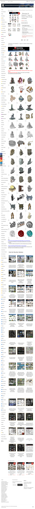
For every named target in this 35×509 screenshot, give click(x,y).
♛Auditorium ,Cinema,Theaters (4, 250)
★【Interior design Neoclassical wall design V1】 (29, 439)
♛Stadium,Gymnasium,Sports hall (4, 212)
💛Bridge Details (3, 290)
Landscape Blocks (3, 493)
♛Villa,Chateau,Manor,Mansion (4, 178)
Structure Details (3, 132)
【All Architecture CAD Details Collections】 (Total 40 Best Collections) (21, 359)
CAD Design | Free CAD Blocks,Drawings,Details (11, 506)
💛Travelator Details (3, 294)
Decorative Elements (4, 488)
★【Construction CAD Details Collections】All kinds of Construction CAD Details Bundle (29, 455)
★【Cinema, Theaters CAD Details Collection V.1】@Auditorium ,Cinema (21, 439)
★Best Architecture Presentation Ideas (3, 427)
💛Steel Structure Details (4, 263)
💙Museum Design (3, 333)
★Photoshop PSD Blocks (3, 76)
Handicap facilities (2, 129)
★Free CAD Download (3, 64)
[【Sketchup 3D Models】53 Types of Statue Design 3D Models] (30, 466)
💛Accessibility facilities (3, 285)
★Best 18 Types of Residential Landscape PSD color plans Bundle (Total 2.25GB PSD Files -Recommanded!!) (12, 373)
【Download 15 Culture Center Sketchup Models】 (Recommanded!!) (21, 325)
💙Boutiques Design (3, 386)
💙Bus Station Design (3, 324)
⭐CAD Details (3, 81)
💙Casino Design (4, 403)
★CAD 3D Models (2, 111)
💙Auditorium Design (3, 357)
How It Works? (3, 11)
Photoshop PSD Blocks (4, 484)
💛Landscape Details (3, 281)
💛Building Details (3, 267)
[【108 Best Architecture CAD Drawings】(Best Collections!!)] (20, 334)
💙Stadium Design (3, 337)
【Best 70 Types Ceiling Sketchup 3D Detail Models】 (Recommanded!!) (21, 410)
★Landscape (3, 102)
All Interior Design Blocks (4, 482)
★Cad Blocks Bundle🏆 (3, 51)
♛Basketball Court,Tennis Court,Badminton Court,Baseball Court (3, 219)
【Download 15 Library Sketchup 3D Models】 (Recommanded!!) (29, 324)
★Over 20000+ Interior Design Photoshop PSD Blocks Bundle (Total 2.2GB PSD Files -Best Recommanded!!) (29, 358)
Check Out (32, 1)
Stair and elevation (2, 171)
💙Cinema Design (3, 361)
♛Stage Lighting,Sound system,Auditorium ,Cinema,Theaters (4, 244)
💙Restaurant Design (3, 349)
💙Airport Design (3, 321)
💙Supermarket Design (3, 353)
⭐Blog (2, 432)
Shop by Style (4, 436)
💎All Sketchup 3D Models (3, 96)
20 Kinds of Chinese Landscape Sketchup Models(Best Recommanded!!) (12, 390)
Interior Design (3, 491)
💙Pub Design (3, 410)
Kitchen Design (3, 141)
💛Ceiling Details (4, 288)
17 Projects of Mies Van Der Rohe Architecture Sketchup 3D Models (29, 266)
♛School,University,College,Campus (4, 180)
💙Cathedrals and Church (3, 300)
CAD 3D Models (3, 485)
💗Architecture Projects (3, 37)
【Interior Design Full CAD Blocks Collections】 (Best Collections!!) (29, 343)
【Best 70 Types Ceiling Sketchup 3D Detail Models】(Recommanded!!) (21, 281)
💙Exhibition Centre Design (3, 316)
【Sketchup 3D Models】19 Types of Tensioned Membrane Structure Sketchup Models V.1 (20, 296)
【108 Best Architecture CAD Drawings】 (21, 343)
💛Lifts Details (3, 297)
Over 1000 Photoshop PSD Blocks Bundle (12, 358)
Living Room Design (3, 138)
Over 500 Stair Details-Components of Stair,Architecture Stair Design (21, 455)
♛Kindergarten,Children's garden (4, 226)
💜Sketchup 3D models (3, 115)
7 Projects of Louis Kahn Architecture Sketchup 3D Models (12, 281)
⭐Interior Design (4, 79)
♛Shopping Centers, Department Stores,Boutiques (3, 205)
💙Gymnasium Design (3, 378)
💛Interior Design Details (4, 259)
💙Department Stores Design (3, 382)
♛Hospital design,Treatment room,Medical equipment (4, 195)
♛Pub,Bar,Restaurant (4, 200)
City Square (3, 163)
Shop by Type (4, 434)
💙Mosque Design (3, 396)
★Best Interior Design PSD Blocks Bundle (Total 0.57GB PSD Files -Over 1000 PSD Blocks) (20, 374)
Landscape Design (3, 156)
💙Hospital (3, 327)
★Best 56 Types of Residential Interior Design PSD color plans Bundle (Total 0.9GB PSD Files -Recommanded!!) (29, 389)
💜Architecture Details (3, 119)
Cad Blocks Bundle (4, 481)
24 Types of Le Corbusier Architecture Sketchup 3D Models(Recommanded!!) (12, 266)
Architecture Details (4, 489)
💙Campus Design (3, 308)
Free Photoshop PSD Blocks (3, 68)
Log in (9, 1)
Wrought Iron (3, 151)
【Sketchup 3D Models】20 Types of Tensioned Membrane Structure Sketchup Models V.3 (12, 311)
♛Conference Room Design (3, 254)
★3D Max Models (4, 104)
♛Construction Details (3, 183)
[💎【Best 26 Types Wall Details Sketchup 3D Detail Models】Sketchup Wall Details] (21, 466)
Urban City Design (3, 160)
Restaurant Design (3, 144)
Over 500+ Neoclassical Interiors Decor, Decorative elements (29, 409)
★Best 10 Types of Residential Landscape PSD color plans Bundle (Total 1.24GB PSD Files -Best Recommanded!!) (20, 389)
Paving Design (3, 153)
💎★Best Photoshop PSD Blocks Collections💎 (3, 57)
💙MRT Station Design (3, 400)
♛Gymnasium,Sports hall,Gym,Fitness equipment (4, 231)
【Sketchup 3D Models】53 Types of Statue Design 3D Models (30, 472)
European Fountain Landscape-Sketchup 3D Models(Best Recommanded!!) (12, 325)
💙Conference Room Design (3, 341)
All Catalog (3, 15)
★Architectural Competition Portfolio (3, 414)
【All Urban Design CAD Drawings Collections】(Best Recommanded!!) (29, 424)
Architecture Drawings (4, 486)
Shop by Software (4, 438)
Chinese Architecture (4, 499)
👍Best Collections (3, 18)
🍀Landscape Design (3, 84)
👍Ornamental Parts (3, 88)
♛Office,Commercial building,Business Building (4, 188)
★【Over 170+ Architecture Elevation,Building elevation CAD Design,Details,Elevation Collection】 (12, 439)
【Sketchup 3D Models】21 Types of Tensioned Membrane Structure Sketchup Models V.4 (20, 311)
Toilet (2, 149)
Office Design (3, 147)
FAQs (2, 13)
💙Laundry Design (3, 406)
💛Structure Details (3, 271)
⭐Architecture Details (3, 33)
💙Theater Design (2, 345)
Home (2, 9)
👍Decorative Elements (3, 92)
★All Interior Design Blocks (3, 72)
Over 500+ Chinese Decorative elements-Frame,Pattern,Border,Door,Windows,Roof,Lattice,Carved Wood (25, 424)
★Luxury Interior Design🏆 (3, 47)
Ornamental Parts (3, 487)
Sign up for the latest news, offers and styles (17, 482)
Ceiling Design (3, 134)
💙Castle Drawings (2, 304)
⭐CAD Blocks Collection (3, 107)
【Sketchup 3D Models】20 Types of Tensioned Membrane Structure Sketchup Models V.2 (29, 296)
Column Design (3, 165)
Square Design (3, 498)
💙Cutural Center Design (4, 312)
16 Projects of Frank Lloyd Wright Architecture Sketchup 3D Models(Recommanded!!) (20, 266)
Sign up (12, 1)
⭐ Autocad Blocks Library (3, 29)
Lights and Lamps (4, 174)
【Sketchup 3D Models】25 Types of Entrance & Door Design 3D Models (29, 310)
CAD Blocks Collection (4, 483)
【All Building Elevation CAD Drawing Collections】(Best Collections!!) (12, 424)
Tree (2, 167)
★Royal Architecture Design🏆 (3, 42)
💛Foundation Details (3, 275)
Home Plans (3, 492)
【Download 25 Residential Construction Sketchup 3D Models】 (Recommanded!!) (12, 296)
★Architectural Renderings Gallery (3, 420)
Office (2, 126)
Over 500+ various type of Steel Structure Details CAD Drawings (12, 409)
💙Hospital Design (3, 365)
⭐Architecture (3, 26)
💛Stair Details (3, 278)
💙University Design (3, 374)
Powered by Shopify (3, 507)
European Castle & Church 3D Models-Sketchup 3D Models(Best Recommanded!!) (29, 281)
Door (2, 176)
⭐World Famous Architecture (4, 23)
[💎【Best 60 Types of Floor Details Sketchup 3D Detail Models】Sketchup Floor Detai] (12, 466)
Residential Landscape (4, 496)
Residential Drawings (4, 495)
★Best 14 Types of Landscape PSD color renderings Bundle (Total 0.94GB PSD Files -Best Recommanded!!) (29, 374)
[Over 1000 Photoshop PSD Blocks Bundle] (12, 350)
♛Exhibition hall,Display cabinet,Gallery (3, 237)
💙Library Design (4, 319)
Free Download (3, 500)
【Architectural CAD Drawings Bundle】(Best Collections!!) (12, 343)
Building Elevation (2, 123)
